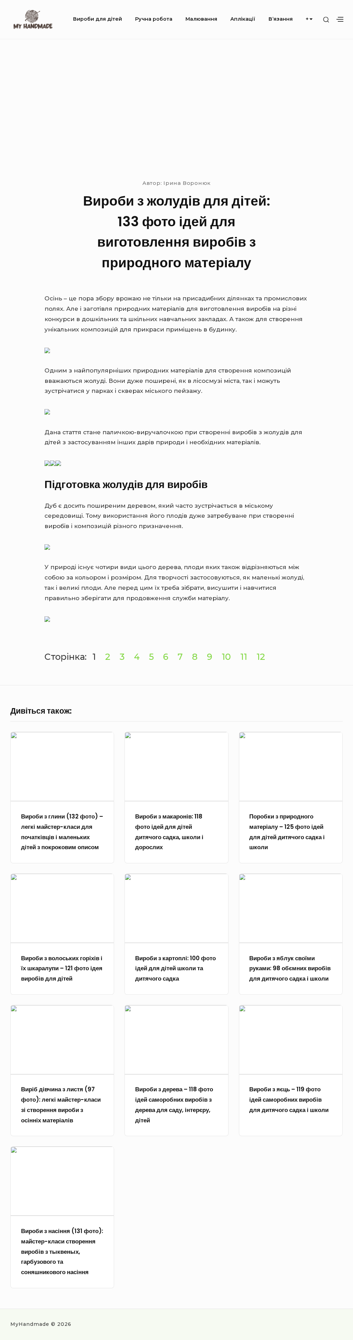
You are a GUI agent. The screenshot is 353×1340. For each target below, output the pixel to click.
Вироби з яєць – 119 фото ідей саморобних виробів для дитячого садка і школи (289, 1099)
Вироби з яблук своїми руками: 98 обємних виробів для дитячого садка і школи (290, 968)
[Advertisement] (176, 108)
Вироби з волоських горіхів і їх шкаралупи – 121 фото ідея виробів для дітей (61, 968)
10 (226, 657)
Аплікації (242, 19)
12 (260, 657)
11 (243, 657)
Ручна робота (153, 19)
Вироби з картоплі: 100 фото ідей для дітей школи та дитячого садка (175, 968)
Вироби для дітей (97, 19)
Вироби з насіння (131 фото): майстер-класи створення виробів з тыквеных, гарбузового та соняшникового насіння (62, 1251)
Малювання (201, 19)
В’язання (281, 19)
